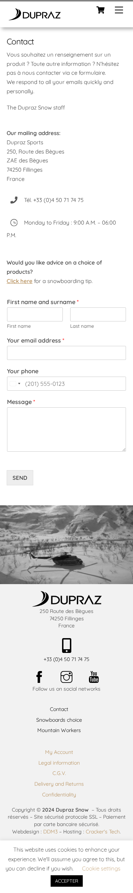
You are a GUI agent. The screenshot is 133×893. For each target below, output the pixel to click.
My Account (59, 752)
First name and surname (43, 302)
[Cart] (100, 10)
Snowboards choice (59, 720)
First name (19, 326)
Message (21, 401)
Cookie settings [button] (101, 868)
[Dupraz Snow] (34, 17)
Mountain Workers (59, 730)
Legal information (59, 762)
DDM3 (50, 831)
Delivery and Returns (59, 784)
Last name (82, 326)
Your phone (22, 371)
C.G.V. (59, 773)
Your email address (35, 340)
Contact (59, 709)
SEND (20, 477)
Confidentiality (59, 794)
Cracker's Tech (103, 831)
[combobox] (15, 384)
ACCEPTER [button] (66, 881)
